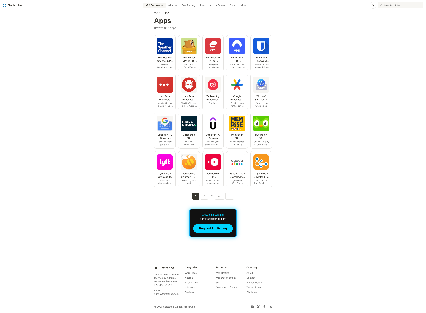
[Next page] (229, 196)
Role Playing (188, 5)
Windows (190, 287)
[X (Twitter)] (258, 306)
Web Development (226, 277)
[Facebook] (264, 306)
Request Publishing (213, 228)
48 (219, 196)
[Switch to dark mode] (373, 5)
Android (189, 277)
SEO (218, 282)
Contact (250, 277)
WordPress (191, 272)
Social (233, 5)
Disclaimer (252, 292)
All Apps (172, 5)
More (243, 5)
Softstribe (166, 268)
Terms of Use (253, 287)
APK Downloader (154, 5)
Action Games (217, 5)
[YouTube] (252, 306)
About (249, 272)
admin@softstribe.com (166, 293)
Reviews (189, 292)
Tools (202, 5)
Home (157, 12)
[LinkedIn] (270, 306)
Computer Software (226, 287)
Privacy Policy (254, 282)
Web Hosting (222, 272)
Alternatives (191, 282)
